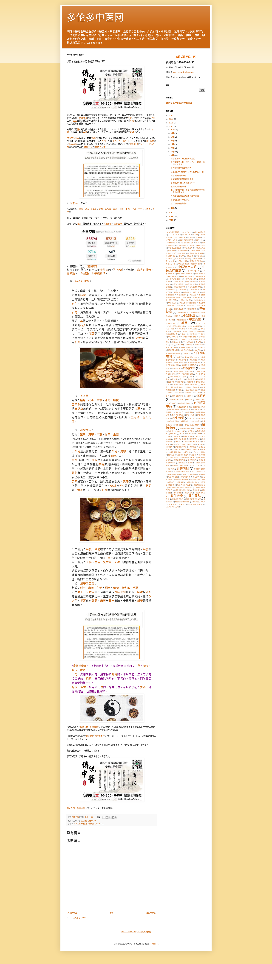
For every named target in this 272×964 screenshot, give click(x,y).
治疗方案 (150, 141)
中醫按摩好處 (182, 312)
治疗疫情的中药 (184, 403)
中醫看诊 (177, 316)
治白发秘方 (172, 403)
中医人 (192, 245)
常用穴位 (187, 452)
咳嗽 (140, 592)
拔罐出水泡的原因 (176, 400)
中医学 (187, 258)
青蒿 (115, 209)
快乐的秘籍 (190, 379)
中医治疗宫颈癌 (187, 276)
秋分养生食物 (200, 428)
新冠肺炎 (83, 118)
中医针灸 (178, 258)
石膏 (74, 312)
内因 (104, 141)
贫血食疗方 (179, 412)
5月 (172, 144)
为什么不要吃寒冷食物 (176, 326)
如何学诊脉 (176, 369)
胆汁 (110, 558)
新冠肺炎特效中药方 (88, 821)
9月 (172, 133)
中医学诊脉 (197, 258)
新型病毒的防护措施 (182, 490)
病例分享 (191, 444)
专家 (77, 138)
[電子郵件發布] (99, 817)
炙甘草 (107, 562)
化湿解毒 (108, 224)
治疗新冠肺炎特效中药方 (181, 168)
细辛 (107, 587)
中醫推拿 (189, 315)
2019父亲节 (186, 232)
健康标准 (196, 449)
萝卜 (199, 465)
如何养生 (189, 368)
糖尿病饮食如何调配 (182, 502)
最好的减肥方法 (179, 460)
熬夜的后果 (189, 493)
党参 (101, 209)
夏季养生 (178, 442)
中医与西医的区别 (174, 248)
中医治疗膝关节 (179, 287)
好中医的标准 (180, 362)
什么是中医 (181, 329)
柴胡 (81, 209)
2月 (172, 155)
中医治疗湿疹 (178, 281)
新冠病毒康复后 (199, 485)
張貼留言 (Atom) (80, 918)
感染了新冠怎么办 (198, 472)
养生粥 (192, 418)
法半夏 (94, 209)
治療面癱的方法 (182, 407)
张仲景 (104, 269)
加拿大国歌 (176, 342)
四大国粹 (189, 344)
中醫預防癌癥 (181, 320)
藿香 (83, 670)
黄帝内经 (183, 468)
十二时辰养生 (180, 237)
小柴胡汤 (83, 273)
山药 (137, 665)
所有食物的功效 (178, 396)
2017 (171, 220)
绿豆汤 (193, 455)
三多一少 (199, 240)
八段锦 (195, 235)
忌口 (181, 379)
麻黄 (83, 295)
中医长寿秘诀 (183, 250)
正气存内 (116, 141)
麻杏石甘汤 (144, 269)
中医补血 (177, 292)
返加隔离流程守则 (178, 187)
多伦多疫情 (194, 360)
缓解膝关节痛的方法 (179, 465)
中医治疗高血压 (190, 279)
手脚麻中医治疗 (171, 334)
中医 (130, 118)
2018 (171, 216)
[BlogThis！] (106, 817)
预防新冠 (193, 447)
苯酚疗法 (173, 434)
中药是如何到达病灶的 (187, 303)
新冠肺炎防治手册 (181, 479)
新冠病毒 (180, 482)
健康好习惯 (176, 449)
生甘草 (141, 209)
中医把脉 (199, 256)
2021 (171, 123)
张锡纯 (138, 338)
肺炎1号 (89, 736)
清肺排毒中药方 (182, 455)
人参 (89, 562)
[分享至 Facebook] (112, 817)
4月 (172, 148)
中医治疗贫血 (173, 276)
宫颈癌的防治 (173, 421)
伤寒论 (118, 269)
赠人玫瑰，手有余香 (76, 808)
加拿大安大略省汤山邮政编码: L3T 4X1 (89, 824)
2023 (171, 115)
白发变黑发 (201, 347)
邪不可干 (127, 141)
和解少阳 (84, 727)
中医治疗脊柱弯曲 (174, 279)
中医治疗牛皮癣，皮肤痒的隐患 (189, 264)
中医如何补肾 (171, 256)
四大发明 (179, 344)
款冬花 (126, 587)
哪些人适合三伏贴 (180, 439)
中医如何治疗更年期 (195, 253)
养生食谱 (178, 418)
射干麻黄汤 (98, 273)
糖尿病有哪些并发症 (193, 499)
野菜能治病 (174, 457)
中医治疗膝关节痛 (194, 287)
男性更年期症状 (192, 384)
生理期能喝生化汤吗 (186, 347)
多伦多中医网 (95, 17)
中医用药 (171, 250)
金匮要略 (189, 412)
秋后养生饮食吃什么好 (176, 431)
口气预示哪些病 (171, 243)
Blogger (154, 944)
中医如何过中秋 (179, 253)
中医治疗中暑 (182, 261)
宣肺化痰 (120, 592)
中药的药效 (172, 303)
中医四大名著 (200, 248)
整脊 (167, 499)
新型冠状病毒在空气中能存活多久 (180, 487)
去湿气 (198, 342)
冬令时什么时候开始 (188, 337)
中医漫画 (186, 297)
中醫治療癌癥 (191, 309)
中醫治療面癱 (179, 309)
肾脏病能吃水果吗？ (198, 407)
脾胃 (79, 224)
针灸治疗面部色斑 (191, 390)
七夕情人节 (186, 235)
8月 (172, 137)
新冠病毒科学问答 (184, 485)
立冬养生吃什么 (186, 350)
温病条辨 (181, 463)
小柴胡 (76, 451)
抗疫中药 (171, 382)
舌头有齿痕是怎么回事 (178, 377)
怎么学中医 (195, 421)
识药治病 (196, 387)
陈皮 (148, 209)
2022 (171, 119)
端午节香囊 (178, 493)
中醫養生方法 (171, 323)
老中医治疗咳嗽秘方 (185, 374)
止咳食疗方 (194, 334)
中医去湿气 (188, 248)
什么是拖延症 (193, 329)
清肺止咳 (118, 224)
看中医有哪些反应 (186, 428)
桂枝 (116, 400)
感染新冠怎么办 (174, 474)
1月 (172, 208)
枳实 (146, 665)
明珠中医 (189, 400)
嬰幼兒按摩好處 (195, 504)
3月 (172, 152)
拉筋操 (200, 395)
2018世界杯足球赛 (173, 232)
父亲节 (203, 334)
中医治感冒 (182, 289)
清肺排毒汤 (100, 147)
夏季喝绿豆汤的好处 (192, 442)
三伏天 (190, 237)
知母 (128, 209)
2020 (171, 126)
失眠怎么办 (199, 344)
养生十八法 (190, 415)
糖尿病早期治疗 (177, 499)
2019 (171, 213)
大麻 (197, 243)
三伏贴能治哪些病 (186, 240)
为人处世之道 (200, 323)
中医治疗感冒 (191, 284)
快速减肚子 (201, 379)
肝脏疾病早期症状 (177, 387)
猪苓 (83, 400)
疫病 (94, 138)
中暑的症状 (191, 305)
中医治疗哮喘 (200, 276)
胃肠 (143, 687)
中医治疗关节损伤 (192, 271)
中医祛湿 (196, 292)
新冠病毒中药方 (192, 482)
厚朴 (122, 209)
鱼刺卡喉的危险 (177, 415)
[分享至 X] (109, 817)
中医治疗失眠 (187, 267)
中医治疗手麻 (171, 264)
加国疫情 (192, 339)
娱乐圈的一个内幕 (178, 444)
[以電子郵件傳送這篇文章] (103, 817)
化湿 (100, 687)
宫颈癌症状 (184, 421)
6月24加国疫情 (199, 232)
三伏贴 (198, 237)
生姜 (116, 434)
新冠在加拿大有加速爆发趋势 (183, 159)
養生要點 (194, 496)
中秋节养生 (197, 297)
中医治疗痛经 (191, 281)
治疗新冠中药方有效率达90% (183, 183)
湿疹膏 (190, 463)
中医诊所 (169, 258)
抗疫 (69, 138)
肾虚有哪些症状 (173, 409)
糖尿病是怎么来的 (199, 502)
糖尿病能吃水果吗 (177, 504)
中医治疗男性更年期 (184, 274)
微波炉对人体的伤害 (181, 472)
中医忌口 (190, 256)
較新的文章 (72, 913)
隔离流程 (196, 490)
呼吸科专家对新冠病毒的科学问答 (185, 196)
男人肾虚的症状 (177, 384)
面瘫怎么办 (191, 434)
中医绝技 (186, 292)
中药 (85, 132)
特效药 (143, 144)
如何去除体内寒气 (194, 362)
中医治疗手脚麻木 (196, 261)
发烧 (171, 344)
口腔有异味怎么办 (186, 243)
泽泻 (107, 400)
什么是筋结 (176, 331)
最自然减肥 (192, 460)
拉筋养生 (190, 396)
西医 (75, 121)
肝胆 (113, 455)
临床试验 (73, 144)
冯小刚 (183, 339)
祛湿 (137, 408)
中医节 (181, 256)
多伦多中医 (182, 360)
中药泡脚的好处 (199, 300)
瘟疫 (79, 129)
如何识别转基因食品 (189, 365)
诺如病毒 (169, 447)
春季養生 (178, 425)
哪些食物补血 (194, 439)
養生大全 (177, 496)
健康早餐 (186, 449)
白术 (99, 400)
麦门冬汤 (197, 392)
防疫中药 (188, 392)
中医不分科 (201, 245)
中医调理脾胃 (182, 295)
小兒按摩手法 (182, 245)
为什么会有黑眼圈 (194, 326)
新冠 (73, 203)
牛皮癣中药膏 (173, 337)
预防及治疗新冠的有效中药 (179, 103)
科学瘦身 (191, 431)
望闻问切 (171, 455)
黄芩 (87, 209)
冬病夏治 (175, 339)
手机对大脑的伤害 (196, 331)
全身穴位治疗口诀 (191, 357)
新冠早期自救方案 (178, 176)
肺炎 (77, 203)
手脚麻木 (183, 334)
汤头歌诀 (189, 371)
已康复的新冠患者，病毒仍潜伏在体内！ (188, 172)
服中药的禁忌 (200, 400)
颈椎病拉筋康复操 (187, 457)
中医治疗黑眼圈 (177, 284)
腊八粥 (192, 465)
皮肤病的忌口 (173, 350)
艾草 (191, 377)
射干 (83, 587)
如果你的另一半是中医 (180, 200)
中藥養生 (184, 323)
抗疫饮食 (180, 382)
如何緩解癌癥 (178, 371)
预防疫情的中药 (181, 447)
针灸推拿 (178, 392)
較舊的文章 (151, 913)
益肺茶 (200, 444)
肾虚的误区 (186, 409)
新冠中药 (202, 474)
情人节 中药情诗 (199, 452)
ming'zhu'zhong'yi (172, 507)
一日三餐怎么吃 (173, 235)
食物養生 (177, 436)
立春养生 (198, 350)
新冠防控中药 (185, 477)
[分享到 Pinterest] (115, 817)
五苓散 (71, 273)
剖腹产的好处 (188, 436)
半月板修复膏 (188, 342)
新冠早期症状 (173, 477)
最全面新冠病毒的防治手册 (182, 179)
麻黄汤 (90, 592)
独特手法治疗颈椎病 (192, 425)
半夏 (99, 434)
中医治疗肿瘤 (200, 274)
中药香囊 (202, 303)
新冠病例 (171, 482)
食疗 (199, 434)
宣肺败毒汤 (201, 418)
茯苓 (91, 400)
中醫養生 (195, 319)
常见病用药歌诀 (175, 452)
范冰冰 (181, 434)
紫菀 (116, 587)
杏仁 (74, 303)
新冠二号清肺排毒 (189, 474)
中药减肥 (171, 305)
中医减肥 (193, 295)
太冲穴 (185, 331)
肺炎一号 (88, 147)
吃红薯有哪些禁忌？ (179, 204)
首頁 (111, 913)
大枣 (117, 562)
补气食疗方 (197, 409)
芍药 (134, 209)
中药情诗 (180, 305)
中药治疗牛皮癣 (185, 300)
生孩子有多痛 (171, 347)
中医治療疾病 (194, 289)
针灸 (180, 390)
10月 (173, 129)
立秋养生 (187, 353)
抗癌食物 (190, 382)
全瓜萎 (108, 209)
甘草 (80, 320)
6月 (172, 141)
